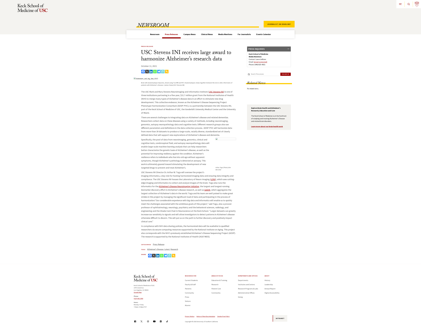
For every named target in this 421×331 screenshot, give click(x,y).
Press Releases (171, 34)
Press (187, 297)
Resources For (190, 276)
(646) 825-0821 (259, 64)
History (267, 280)
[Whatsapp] (155, 71)
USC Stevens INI (216, 91)
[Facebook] (143, 71)
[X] (147, 71)
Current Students (191, 280)
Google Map (138, 292)
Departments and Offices (248, 276)
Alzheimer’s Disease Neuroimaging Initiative (179, 186)
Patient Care (216, 289)
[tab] (269, 49)
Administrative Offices (246, 293)
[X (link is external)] (141, 321)
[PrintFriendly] (163, 71)
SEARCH (285, 74)
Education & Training (219, 280)
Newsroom (154, 34)
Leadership (269, 284)
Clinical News (207, 34)
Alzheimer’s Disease (155, 249)
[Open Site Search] (409, 4)
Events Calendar (263, 34)
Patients (188, 289)
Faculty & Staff (190, 284)
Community (189, 293)
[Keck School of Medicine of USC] (146, 278)
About (267, 276)
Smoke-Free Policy (223, 316)
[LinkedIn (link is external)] (160, 321)
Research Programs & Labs (248, 289)
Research (174, 249)
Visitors (188, 301)
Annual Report (270, 289)
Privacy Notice (189, 316)
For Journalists (244, 34)
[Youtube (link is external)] (154, 321)
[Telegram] (159, 71)
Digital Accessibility (272, 293)
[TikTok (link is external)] (167, 321)
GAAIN (207, 189)
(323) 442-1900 (138, 299)
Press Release (158, 244)
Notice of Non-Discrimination (206, 316)
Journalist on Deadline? (279, 24)
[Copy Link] (167, 71)
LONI (213, 179)
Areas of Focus (217, 276)
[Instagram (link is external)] (148, 321)
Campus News (189, 34)
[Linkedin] (151, 71)
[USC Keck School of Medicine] (33, 8)
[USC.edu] (417, 4)
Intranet (280, 318)
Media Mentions (225, 34)
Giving (240, 297)
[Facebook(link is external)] (135, 321)
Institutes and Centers (246, 284)
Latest (167, 249)
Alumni (187, 305)
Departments (243, 280)
